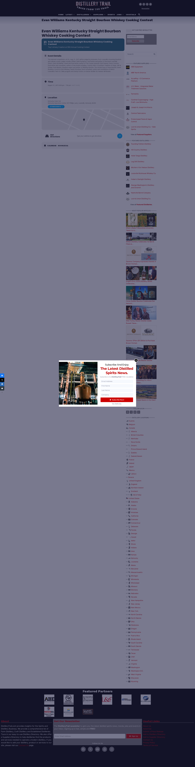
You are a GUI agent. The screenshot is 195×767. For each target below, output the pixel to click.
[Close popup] (136, 360)
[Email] (2, 388)
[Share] (2, 375)
